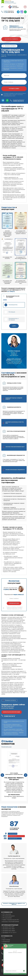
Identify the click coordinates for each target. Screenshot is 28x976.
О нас (3, 937)
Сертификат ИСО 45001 (8, 930)
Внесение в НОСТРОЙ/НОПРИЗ (10, 921)
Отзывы (4, 943)
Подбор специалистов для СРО (10, 919)
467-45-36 (9, 12)
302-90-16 (9, 11)
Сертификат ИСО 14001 (8, 928)
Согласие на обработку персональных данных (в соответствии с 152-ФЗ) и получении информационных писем (14, 94)
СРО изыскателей (7, 917)
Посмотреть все (6, 746)
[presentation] (2, 775)
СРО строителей (6, 914)
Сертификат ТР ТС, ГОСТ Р (9, 932)
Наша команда (6, 939)
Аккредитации (6, 941)
